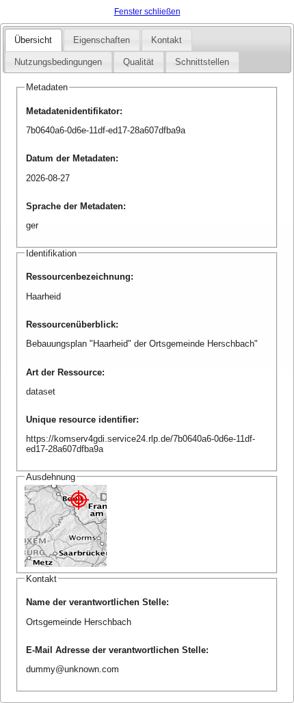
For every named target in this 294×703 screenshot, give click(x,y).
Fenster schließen (147, 11)
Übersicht (33, 40)
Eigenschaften (101, 40)
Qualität (138, 62)
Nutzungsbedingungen (58, 62)
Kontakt (166, 40)
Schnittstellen (202, 62)
